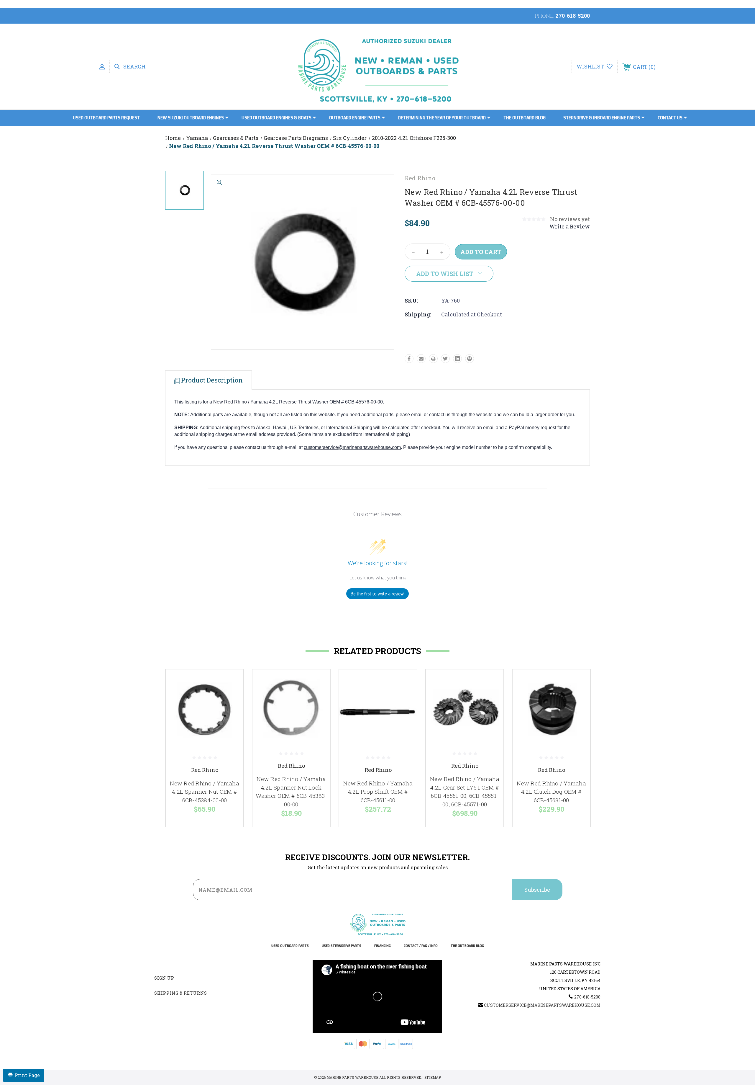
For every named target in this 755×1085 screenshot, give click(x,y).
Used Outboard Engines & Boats (276, 117)
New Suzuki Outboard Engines (190, 117)
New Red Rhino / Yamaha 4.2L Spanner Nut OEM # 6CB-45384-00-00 (204, 792)
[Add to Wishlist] (231, 696)
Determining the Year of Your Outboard (442, 117)
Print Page (27, 1075)
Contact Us (670, 117)
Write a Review (569, 226)
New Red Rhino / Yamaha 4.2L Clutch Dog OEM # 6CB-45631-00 (551, 792)
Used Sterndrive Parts (341, 945)
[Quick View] (231, 681)
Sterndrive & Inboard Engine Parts (601, 117)
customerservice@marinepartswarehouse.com (352, 447)
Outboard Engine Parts (354, 117)
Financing (382, 945)
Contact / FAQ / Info (421, 945)
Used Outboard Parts (290, 945)
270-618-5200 (572, 15)
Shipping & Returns (180, 993)
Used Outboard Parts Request (106, 117)
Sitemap (432, 1077)
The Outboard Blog (524, 117)
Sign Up (164, 978)
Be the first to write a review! (377, 594)
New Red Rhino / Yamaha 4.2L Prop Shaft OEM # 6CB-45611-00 (378, 792)
